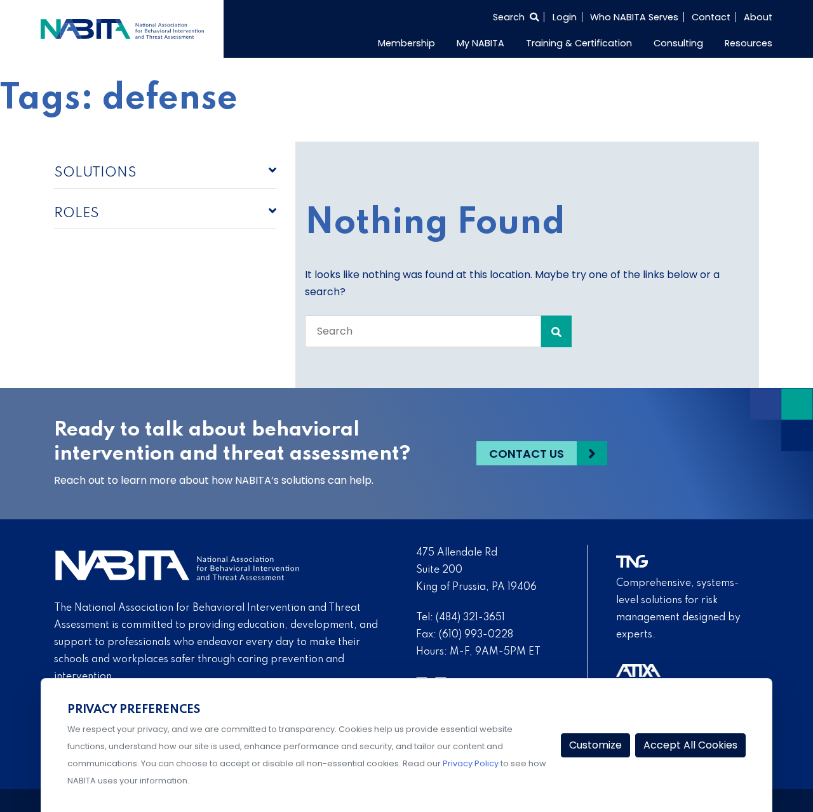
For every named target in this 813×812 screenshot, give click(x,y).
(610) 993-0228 (476, 635)
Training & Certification (579, 43)
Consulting (678, 43)
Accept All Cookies (690, 745)
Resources (748, 43)
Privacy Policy (471, 763)
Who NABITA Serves (634, 17)
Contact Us (526, 454)
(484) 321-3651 (470, 618)
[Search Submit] (556, 331)
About (758, 17)
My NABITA (480, 43)
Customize (595, 745)
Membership (406, 43)
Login (565, 17)
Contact (711, 17)
